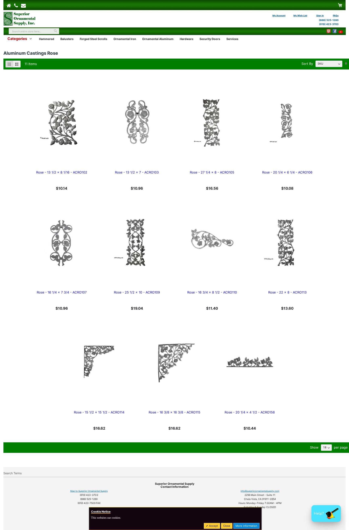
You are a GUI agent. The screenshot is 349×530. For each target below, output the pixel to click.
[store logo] (19, 18)
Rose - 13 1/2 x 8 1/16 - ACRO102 (61, 172)
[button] (326, 513)
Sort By (307, 63)
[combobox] (34, 31)
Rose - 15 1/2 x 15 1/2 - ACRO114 (99, 412)
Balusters (67, 39)
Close (226, 525)
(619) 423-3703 (328, 24)
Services (232, 39)
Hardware (186, 39)
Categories (17, 39)
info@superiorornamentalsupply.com (260, 491)
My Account (278, 15)
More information (246, 525)
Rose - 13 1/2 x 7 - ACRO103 (137, 172)
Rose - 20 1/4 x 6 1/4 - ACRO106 (287, 172)
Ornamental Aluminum (157, 39)
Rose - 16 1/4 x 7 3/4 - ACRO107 (62, 292)
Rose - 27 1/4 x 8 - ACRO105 (212, 172)
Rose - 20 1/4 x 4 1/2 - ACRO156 (250, 412)
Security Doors (210, 39)
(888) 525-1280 (328, 20)
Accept (213, 525)
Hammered (46, 39)
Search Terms (12, 473)
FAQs (335, 15)
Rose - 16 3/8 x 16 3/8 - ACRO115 (174, 412)
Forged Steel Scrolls (93, 39)
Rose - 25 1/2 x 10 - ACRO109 (137, 292)
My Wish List (300, 15)
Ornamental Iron (125, 39)
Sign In (320, 15)
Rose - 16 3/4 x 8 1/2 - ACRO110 (212, 292)
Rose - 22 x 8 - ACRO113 (287, 292)
